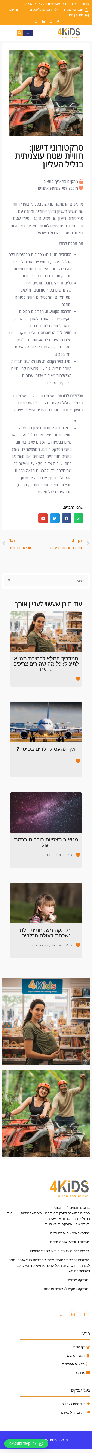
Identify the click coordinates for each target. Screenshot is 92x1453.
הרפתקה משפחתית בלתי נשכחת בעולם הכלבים (46, 932)
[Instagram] (50, 21)
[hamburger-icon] (28, 33)
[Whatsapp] (36, 21)
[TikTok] (61, 1314)
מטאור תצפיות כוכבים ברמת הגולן (46, 842)
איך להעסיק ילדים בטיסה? (46, 749)
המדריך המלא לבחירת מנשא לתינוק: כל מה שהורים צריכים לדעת (46, 664)
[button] (78, 518)
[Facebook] (58, 21)
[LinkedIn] (43, 21)
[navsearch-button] (20, 33)
